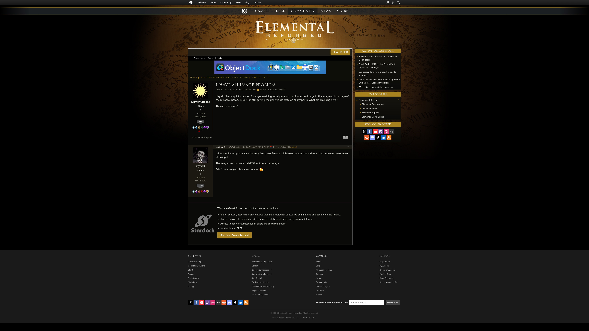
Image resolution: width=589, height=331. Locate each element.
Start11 (190, 269)
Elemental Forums (273, 89)
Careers (319, 274)
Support (257, 2)
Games (213, 2)
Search (211, 58)
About (318, 261)
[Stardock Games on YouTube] (375, 132)
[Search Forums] (398, 2)
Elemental (256, 265)
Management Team (324, 269)
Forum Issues (260, 77)
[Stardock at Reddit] (367, 137)
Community (225, 2)
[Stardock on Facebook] (369, 132)
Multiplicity (192, 282)
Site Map (313, 317)
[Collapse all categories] (398, 99)
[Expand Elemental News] (360, 108)
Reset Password (386, 278)
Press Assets (321, 282)
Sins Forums (281, 146)
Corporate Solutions (196, 265)
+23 (200, 121)
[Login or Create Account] (388, 2)
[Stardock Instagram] (386, 132)
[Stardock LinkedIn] (383, 137)
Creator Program (323, 286)
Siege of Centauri (259, 290)
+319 (200, 185)
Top (348, 147)
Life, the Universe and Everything (224, 77)
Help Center (384, 261)
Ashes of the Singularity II (262, 261)
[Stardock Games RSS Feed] (389, 137)
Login (219, 58)
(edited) (293, 147)
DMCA (304, 317)
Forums (319, 294)
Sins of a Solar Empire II (261, 274)
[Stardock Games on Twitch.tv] (380, 132)
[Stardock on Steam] (392, 132)
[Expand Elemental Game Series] (360, 117)
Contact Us (320, 290)
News (238, 2)
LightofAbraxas (200, 102)
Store (342, 11)
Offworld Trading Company (263, 286)
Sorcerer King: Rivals (260, 294)
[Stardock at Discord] (372, 137)
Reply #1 (221, 146)
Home (194, 77)
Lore (280, 11)
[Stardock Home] (190, 2)
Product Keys (385, 274)
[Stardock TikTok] (378, 137)
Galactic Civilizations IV (261, 269)
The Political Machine (261, 282)
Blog (247, 2)
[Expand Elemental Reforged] (357, 100)
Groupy (191, 286)
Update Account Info (388, 282)
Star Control (257, 278)
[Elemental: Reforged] (294, 31)
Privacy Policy (278, 317)
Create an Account (387, 269)
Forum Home (199, 58)
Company (322, 256)
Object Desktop (194, 261)
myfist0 (200, 166)
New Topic (340, 52)
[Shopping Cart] (393, 2)
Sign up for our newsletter (331, 302)
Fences (191, 274)
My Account (384, 265)
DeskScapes (193, 278)
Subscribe (392, 302)
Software (201, 2)
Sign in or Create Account (234, 235)
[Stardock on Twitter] (364, 132)
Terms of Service (293, 317)
